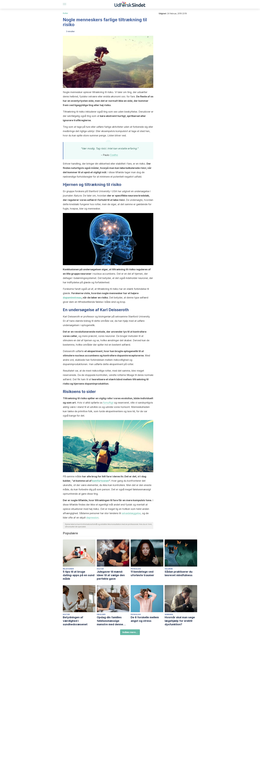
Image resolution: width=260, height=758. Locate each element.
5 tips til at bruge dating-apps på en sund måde (78, 575)
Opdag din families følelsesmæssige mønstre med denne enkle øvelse (110, 621)
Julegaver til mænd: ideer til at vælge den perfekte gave (111, 575)
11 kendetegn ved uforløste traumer (142, 573)
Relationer (68, 569)
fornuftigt (108, 402)
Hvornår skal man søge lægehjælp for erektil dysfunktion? (180, 621)
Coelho (114, 155)
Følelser (101, 614)
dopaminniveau (72, 297)
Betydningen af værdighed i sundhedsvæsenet (75, 621)
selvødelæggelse (131, 513)
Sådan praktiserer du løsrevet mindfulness (178, 573)
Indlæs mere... (130, 632)
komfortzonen (100, 480)
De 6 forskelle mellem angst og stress (145, 619)
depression (92, 517)
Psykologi (136, 569)
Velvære (169, 569)
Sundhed (169, 614)
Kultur (65, 13)
